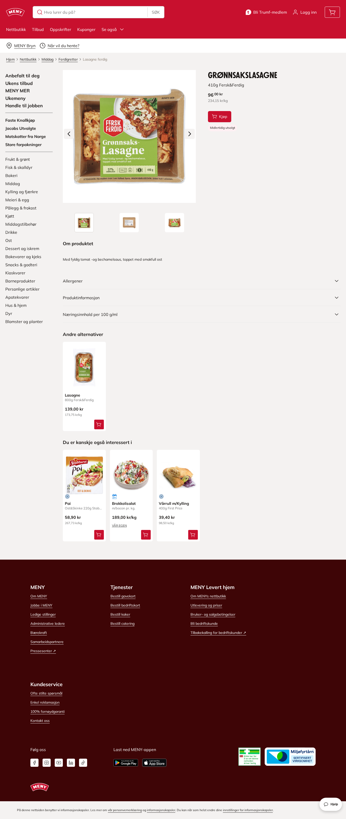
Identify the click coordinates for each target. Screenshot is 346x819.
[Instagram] (47, 763)
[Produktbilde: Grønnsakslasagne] (84, 222)
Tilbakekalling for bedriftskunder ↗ (218, 632)
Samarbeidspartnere (47, 641)
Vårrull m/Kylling (174, 503)
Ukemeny (15, 98)
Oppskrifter (60, 29)
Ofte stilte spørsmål (46, 693)
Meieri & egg (17, 199)
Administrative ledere (47, 623)
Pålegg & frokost (20, 207)
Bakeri (11, 175)
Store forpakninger (23, 144)
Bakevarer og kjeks (23, 256)
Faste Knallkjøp (20, 120)
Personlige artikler (22, 289)
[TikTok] (83, 763)
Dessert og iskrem (22, 248)
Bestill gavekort (123, 596)
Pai (68, 503)
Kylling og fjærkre (21, 191)
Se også (109, 29)
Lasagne (72, 395)
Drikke (11, 232)
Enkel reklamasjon (45, 702)
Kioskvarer (15, 272)
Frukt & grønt (17, 159)
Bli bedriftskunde (204, 623)
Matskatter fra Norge (25, 136)
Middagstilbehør (20, 224)
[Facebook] (34, 763)
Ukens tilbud (19, 83)
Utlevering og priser (206, 605)
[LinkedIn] (71, 763)
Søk (156, 12)
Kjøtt (9, 216)
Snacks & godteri (21, 264)
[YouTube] (59, 763)
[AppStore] (154, 763)
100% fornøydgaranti (47, 711)
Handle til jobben (24, 106)
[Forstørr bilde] (129, 136)
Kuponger (86, 29)
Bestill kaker (120, 614)
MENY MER (17, 91)
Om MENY (38, 596)
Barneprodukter (20, 280)
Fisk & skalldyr (18, 167)
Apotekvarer (17, 297)
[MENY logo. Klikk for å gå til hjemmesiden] (15, 12)
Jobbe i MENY (41, 605)
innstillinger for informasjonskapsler (248, 810)
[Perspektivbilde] (174, 222)
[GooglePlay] (125, 763)
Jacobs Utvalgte (20, 128)
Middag (12, 183)
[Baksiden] (129, 222)
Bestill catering (122, 623)
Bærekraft (38, 632)
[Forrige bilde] (69, 134)
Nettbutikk (16, 29)
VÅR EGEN (119, 525)
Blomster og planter (24, 321)
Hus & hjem (16, 305)
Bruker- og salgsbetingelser (212, 614)
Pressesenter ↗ (43, 651)
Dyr (8, 313)
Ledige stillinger (43, 614)
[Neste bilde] (190, 134)
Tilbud (38, 29)
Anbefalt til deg (22, 76)
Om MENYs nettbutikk (208, 596)
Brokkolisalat (124, 503)
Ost (8, 240)
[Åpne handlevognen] (332, 12)
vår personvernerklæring (125, 810)
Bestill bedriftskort (125, 605)
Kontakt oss (40, 720)
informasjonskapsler (161, 810)
